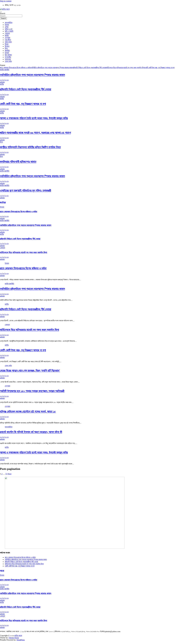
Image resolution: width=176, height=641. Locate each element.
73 (6, 474)
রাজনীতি (7, 51)
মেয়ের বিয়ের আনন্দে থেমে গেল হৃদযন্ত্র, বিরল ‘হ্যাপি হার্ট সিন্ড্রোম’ (30, 370)
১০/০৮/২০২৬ (4, 152)
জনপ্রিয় (3, 202)
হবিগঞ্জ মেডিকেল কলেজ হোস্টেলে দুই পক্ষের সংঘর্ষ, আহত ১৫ (28, 411)
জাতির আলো (18, 636)
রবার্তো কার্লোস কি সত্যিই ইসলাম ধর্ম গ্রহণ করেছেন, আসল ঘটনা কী (31, 432)
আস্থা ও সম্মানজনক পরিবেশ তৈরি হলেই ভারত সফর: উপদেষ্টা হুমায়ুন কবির (34, 118)
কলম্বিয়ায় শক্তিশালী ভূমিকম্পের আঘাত (18, 161)
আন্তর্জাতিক (8, 23)
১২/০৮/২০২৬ (4, 196)
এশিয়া (6, 27)
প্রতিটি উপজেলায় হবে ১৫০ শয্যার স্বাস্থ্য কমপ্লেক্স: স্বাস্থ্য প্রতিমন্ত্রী (32, 391)
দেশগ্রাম (7, 38)
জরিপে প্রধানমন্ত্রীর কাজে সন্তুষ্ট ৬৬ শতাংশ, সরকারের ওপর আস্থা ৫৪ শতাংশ (35, 132)
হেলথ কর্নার (8, 61)
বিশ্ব (6, 48)
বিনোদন (7, 46)
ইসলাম (7, 25)
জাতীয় (7, 35)
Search (2, 13)
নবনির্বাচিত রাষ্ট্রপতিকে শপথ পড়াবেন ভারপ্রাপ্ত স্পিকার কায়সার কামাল (52, 68)
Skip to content (5, 1)
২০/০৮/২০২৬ (4, 80)
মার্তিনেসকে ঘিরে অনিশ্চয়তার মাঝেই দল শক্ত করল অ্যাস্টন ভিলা (125, 68)
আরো (2, 570)
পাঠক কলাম (8, 42)
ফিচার (6, 44)
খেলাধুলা (7, 33)
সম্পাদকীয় (8, 57)
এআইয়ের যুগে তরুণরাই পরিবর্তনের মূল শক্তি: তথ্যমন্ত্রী (25, 190)
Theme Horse (14, 638)
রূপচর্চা (7, 53)
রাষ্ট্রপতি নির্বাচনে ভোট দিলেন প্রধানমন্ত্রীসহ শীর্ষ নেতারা (89, 68)
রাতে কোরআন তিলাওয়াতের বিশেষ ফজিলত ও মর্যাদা (15, 68)
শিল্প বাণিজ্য (8, 55)
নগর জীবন (8, 40)
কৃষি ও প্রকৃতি (9, 31)
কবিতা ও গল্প (8, 29)
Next (9, 474)
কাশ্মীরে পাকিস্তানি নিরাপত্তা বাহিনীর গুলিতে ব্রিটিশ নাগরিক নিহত (30, 147)
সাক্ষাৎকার (8, 59)
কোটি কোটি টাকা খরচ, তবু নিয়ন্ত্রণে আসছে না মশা (159, 68)
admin (2, 82)
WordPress (21, 640)
